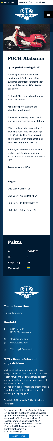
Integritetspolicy (14, 313)
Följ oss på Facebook (21, 349)
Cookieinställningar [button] (13, 431)
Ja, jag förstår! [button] (19, 436)
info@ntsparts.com (19, 339)
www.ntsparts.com (19, 342)
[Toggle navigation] (48, 14)
